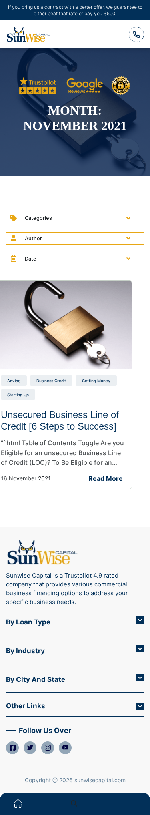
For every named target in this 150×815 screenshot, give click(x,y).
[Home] (18, 804)
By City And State (35, 679)
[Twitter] (30, 747)
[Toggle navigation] (132, 804)
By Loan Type (28, 622)
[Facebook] (12, 747)
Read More (105, 478)
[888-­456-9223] (136, 34)
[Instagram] (47, 747)
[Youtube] (65, 747)
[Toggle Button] (140, 620)
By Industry (25, 651)
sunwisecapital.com (100, 780)
